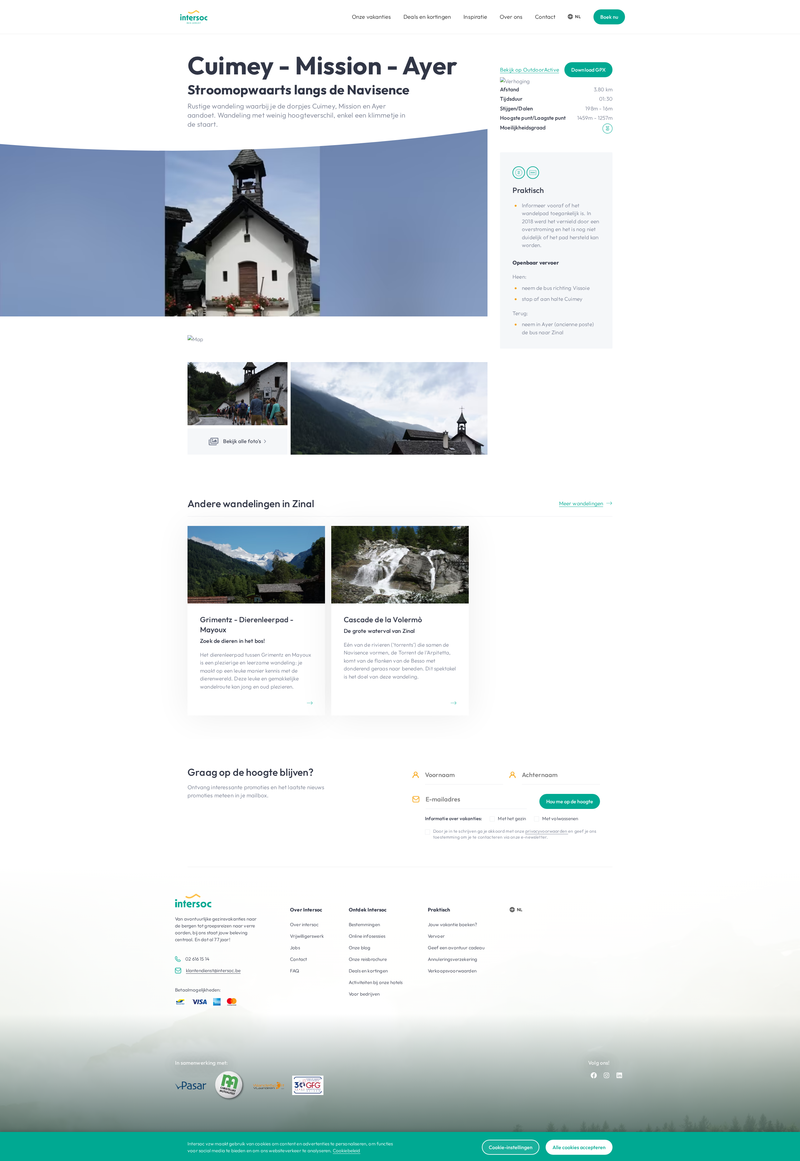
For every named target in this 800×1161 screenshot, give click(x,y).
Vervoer (436, 936)
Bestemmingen (364, 924)
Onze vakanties (371, 16)
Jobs (295, 948)
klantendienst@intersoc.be (213, 970)
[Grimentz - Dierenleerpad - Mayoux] (256, 621)
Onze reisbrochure (368, 959)
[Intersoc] (193, 17)
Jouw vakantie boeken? (453, 924)
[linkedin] (619, 1075)
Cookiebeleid (346, 1150)
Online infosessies (367, 936)
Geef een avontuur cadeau (456, 948)
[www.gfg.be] (307, 1085)
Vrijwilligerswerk (307, 936)
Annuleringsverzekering (453, 959)
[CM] (229, 1085)
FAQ (294, 971)
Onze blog (360, 948)
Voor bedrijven (364, 994)
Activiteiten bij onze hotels (376, 982)
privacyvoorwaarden (546, 831)
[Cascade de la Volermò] (400, 621)
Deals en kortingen (427, 16)
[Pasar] (190, 1085)
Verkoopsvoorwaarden (452, 971)
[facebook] (593, 1075)
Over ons (511, 16)
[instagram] (606, 1075)
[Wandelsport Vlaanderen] (268, 1085)
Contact (545, 16)
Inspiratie (475, 16)
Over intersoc (304, 924)
